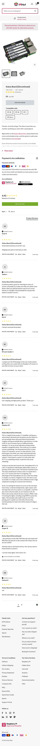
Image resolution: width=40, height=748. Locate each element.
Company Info (6, 684)
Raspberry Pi (26, 661)
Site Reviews (6, 636)
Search (4, 633)
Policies (4, 676)
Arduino (24, 673)
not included (16, 139)
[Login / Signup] (32, 4)
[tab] (32, 218)
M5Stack (25, 676)
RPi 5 (25, 112)
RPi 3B (9, 112)
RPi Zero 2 (10, 117)
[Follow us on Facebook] (2, 713)
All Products (6, 622)
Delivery (5, 661)
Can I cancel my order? (29, 628)
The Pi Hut (9, 90)
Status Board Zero (20, 133)
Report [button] (19, 254)
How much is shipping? (29, 648)
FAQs (4, 625)
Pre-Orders (6, 669)
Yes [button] (16, 254)
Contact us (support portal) (28, 623)
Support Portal (7, 702)
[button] (18, 605)
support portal (22, 19)
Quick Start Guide (8, 695)
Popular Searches (7, 629)
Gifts (23, 684)
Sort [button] (3, 211)
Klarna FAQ (6, 691)
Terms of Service (7, 680)
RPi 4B (17, 112)
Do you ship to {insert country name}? (29, 643)
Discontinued (20, 102)
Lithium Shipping (7, 665)
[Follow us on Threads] (7, 717)
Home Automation (28, 680)
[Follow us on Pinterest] (14, 713)
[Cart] (36, 4)
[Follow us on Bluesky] (11, 717)
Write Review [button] (20, 204)
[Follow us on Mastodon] (15, 717)
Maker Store (26, 665)
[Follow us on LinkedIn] (3, 717)
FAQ (3, 687)
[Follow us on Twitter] (6, 713)
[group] (20, 195)
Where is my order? (28, 638)
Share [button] (23, 254)
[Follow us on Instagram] (10, 713)
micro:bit (25, 669)
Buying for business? (29, 651)
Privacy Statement (8, 673)
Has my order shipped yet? (29, 633)
